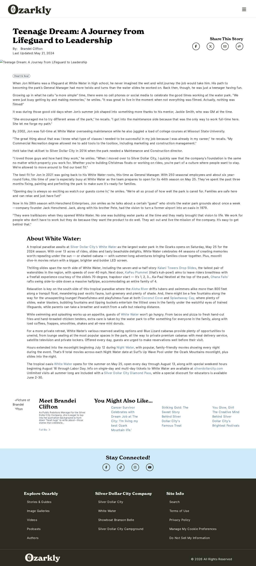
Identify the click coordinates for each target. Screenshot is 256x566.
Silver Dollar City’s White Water (93, 247)
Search (174, 502)
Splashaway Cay (182, 298)
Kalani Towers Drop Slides (177, 268)
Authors (32, 538)
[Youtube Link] (149, 467)
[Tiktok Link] (120, 467)
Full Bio (43, 429)
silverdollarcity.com (208, 368)
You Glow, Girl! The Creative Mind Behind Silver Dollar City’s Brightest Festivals (225, 416)
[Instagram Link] (135, 467)
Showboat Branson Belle (116, 520)
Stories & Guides (39, 502)
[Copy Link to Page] (239, 46)
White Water (130, 314)
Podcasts (34, 529)
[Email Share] (225, 46)
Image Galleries (38, 511)
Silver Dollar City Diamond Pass (127, 373)
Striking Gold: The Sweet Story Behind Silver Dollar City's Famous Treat (175, 416)
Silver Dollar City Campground (120, 529)
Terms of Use (179, 511)
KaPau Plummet (136, 272)
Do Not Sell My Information (189, 538)
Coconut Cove (152, 298)
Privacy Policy (179, 520)
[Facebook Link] (106, 467)
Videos (32, 520)
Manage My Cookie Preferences (192, 529)
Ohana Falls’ (219, 277)
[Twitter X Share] (210, 46)
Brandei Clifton (32, 48)
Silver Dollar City (110, 502)
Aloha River (139, 289)
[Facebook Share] (196, 46)
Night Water (125, 347)
